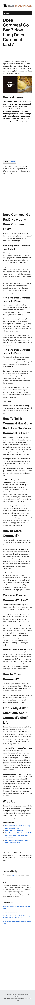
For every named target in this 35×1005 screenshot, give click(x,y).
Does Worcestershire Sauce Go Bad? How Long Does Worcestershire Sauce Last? (18, 835)
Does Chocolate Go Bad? (14, 830)
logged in (14, 875)
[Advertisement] (17, 55)
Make (10, 998)
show (13, 161)
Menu (7, 13)
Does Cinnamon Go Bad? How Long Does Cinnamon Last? (25, 855)
